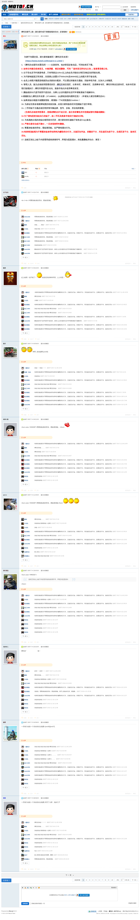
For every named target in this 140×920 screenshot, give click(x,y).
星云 (4, 36)
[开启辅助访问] (138, 2)
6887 (25, 855)
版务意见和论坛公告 (27, 23)
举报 (134, 188)
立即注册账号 (135, 10)
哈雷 (61, 18)
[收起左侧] (18, 32)
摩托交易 (25, 14)
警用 (88, 18)
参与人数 (25, 168)
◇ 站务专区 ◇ (14, 23)
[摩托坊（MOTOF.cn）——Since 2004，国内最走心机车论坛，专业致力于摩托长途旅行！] (17, 8)
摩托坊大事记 (66, 14)
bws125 (114, 18)
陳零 (4, 722)
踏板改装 (124, 18)
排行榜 (43, 14)
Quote (33, 888)
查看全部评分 (25, 180)
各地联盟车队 (14, 14)
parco (5, 495)
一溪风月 (27, 221)
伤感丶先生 (27, 372)
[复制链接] (78, 32)
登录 (35, 49)
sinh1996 (27, 249)
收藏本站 (10, 1)
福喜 (129, 18)
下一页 (134, 27)
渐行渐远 (5, 570)
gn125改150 (94, 18)
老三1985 (27, 237)
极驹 (25, 225)
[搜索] (42, 18)
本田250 (51, 18)
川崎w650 (101, 18)
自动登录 (125, 7)
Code (36, 888)
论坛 (4, 14)
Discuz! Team (11, 913)
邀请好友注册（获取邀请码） (97, 14)
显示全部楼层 (45, 36)
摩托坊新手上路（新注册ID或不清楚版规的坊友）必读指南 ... (52, 23)
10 (112, 27)
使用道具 (127, 188)
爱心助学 (35, 14)
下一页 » (70, 875)
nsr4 (65, 18)
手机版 (105, 911)
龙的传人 (5, 647)
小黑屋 (100, 911)
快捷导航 (131, 14)
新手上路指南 (53, 14)
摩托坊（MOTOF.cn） (115, 911)
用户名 (97, 7)
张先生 (26, 476)
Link (31, 888)
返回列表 (77, 27)
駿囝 (4, 268)
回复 (25, 188)
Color (25, 888)
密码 (96, 10)
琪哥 (4, 798)
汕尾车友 (27, 552)
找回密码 (133, 7)
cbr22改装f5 (82, 18)
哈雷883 (56, 18)
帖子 (35, 19)
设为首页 (4, 1)
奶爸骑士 (27, 556)
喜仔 (4, 343)
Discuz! (11, 911)
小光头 (26, 229)
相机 (132, 18)
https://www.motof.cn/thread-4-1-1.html (44, 61)
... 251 (117, 27)
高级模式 (113, 887)
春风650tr (75, 18)
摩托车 (60, 84)
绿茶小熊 (5, 419)
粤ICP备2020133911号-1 (130, 911)
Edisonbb (27, 216)
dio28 (119, 18)
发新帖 (5, 26)
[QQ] (92, 911)
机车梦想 (27, 233)
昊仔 (25, 172)
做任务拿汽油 (78, 14)
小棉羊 (69, 18)
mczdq (26, 176)
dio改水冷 (108, 18)
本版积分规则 (132, 903)
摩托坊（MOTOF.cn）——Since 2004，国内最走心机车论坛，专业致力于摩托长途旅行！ (2, 23)
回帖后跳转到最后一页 (38, 903)
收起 (133, 168)
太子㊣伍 (5, 192)
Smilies (39, 888)
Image (28, 888)
